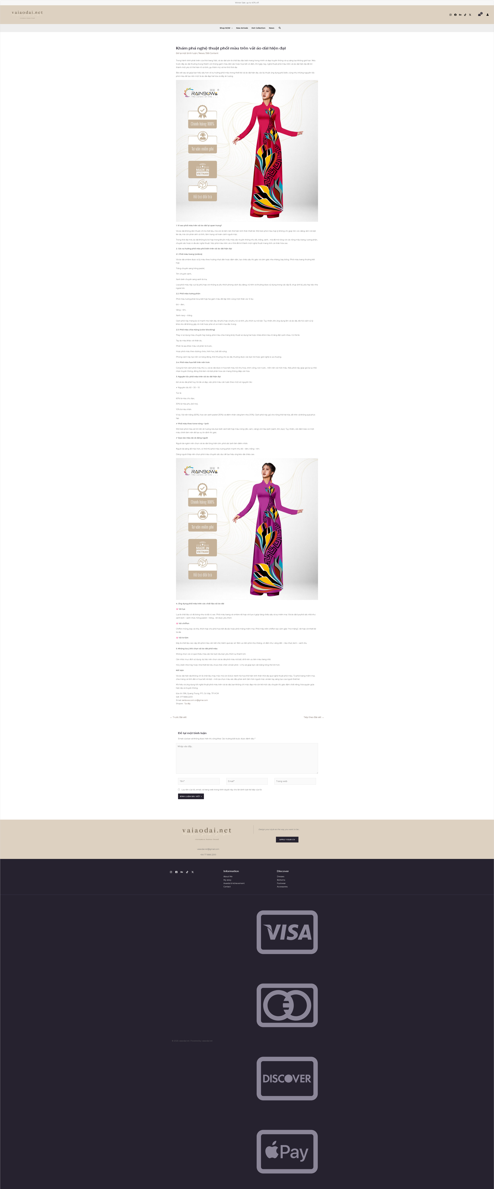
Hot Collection (258, 28)
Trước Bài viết (178, 717)
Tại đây (187, 703)
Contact (227, 887)
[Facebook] (455, 15)
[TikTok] (465, 15)
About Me (227, 876)
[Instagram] (450, 15)
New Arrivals (242, 28)
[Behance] (460, 15)
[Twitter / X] (470, 15)
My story (227, 880)
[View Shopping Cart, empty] (479, 14)
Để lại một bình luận (186, 53)
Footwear (281, 883)
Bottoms (281, 880)
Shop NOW (225, 28)
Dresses (280, 876)
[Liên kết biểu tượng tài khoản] (487, 14)
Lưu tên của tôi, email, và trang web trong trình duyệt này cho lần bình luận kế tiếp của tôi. (222, 790)
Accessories (282, 887)
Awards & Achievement (234, 883)
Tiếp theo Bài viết (314, 717)
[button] (231, 28)
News (271, 28)
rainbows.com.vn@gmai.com (195, 700)
